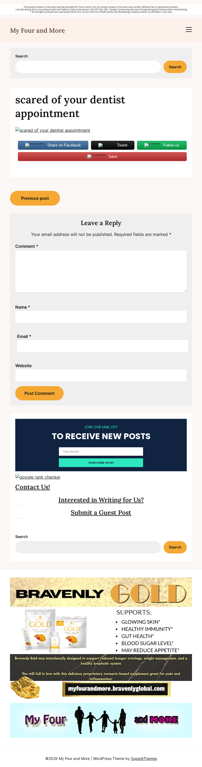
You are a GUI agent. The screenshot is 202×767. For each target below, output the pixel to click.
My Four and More (37, 30)
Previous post (35, 198)
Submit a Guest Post (101, 512)
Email (24, 336)
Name (22, 307)
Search (21, 56)
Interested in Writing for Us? (101, 500)
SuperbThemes (144, 758)
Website (23, 365)
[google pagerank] (37, 477)
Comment (26, 246)
